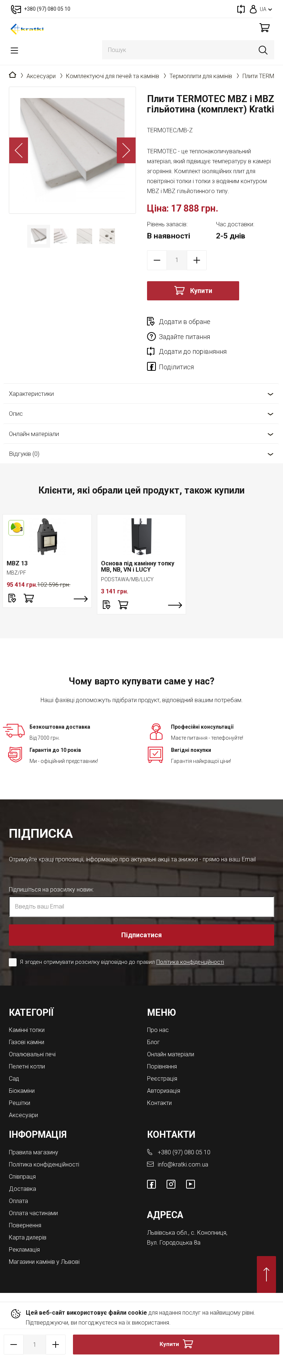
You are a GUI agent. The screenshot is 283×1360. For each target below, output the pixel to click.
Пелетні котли (27, 1066)
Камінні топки (27, 1029)
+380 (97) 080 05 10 (184, 1152)
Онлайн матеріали (34, 433)
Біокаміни (22, 1090)
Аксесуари (41, 76)
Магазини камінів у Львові (44, 1261)
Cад (14, 1078)
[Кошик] (264, 27)
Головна (12, 75)
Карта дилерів (27, 1237)
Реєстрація (162, 1078)
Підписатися (141, 935)
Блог (153, 1042)
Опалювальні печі (32, 1054)
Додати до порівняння (193, 351)
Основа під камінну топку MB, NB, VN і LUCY (137, 566)
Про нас (158, 1029)
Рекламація (24, 1249)
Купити (201, 290)
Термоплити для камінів (201, 76)
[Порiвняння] (241, 9)
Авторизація (163, 1090)
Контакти (159, 1102)
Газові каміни (26, 1042)
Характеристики (31, 393)
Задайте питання (184, 337)
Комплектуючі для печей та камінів (112, 76)
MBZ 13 (17, 563)
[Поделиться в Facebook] (153, 368)
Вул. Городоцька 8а (173, 1242)
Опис (16, 413)
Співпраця (22, 1176)
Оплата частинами (33, 1213)
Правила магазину (33, 1152)
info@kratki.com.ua (183, 1164)
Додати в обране (184, 321)
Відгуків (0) (24, 453)
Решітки (19, 1102)
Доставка (22, 1188)
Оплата (18, 1200)
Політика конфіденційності (190, 962)
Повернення (25, 1225)
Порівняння (162, 1066)
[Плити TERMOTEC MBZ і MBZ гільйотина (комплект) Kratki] (72, 150)
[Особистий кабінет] (253, 9)
